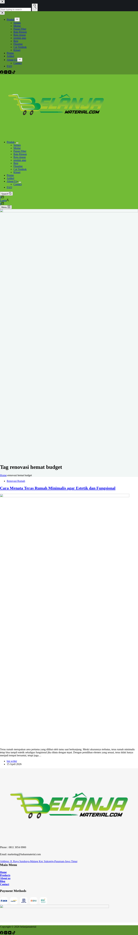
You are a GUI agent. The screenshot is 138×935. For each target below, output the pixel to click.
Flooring (18, 166)
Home (3, 872)
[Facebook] (2, 933)
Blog (2, 881)
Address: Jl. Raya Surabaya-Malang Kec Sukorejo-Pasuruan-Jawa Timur (38, 861)
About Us (12, 181)
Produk (10, 142)
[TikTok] (13, 933)
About (3, 878)
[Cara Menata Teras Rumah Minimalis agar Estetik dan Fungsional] (64, 496)
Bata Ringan (20, 154)
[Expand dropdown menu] (17, 142)
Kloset (16, 172)
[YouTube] (10, 933)
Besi (15, 163)
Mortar (17, 148)
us (8, 878)
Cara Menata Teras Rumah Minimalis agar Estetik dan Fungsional (57, 488)
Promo (10, 175)
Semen (17, 145)
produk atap (19, 160)
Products (5, 875)
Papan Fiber (19, 151)
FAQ (9, 187)
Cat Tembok (20, 169)
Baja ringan (19, 157)
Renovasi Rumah (16, 481)
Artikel (10, 178)
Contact (17, 184)
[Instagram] (6, 933)
